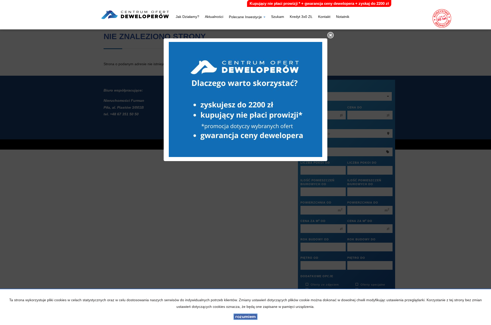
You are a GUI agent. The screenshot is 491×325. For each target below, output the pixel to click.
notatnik (342, 17)
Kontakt (324, 17)
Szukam (277, 17)
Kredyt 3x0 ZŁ (301, 17)
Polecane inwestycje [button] (246, 17)
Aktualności (214, 17)
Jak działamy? (187, 17)
